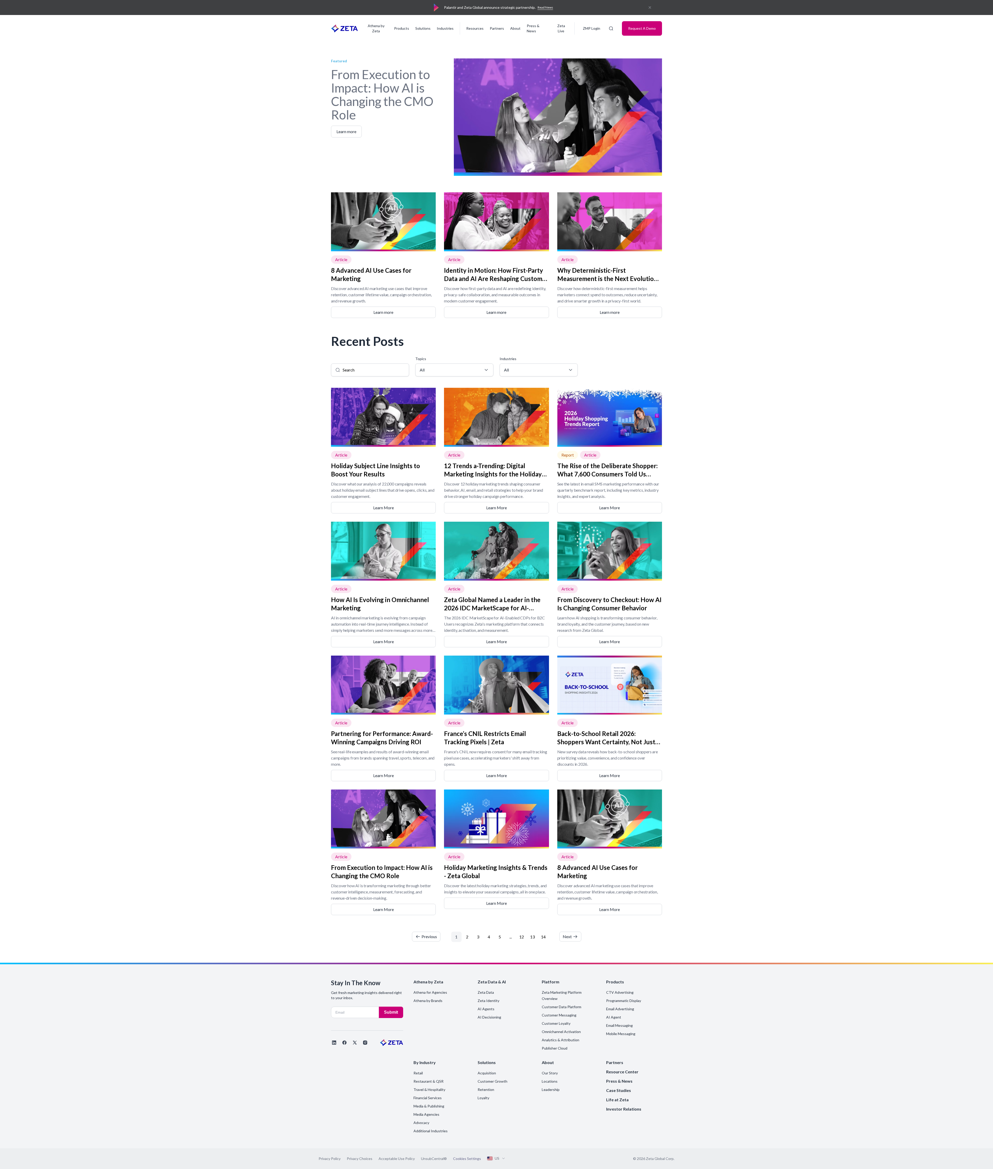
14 (543, 936)
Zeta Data (486, 992)
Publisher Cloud (554, 1048)
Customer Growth (492, 1081)
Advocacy (421, 1122)
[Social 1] (334, 1042)
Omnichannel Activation (561, 1031)
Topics (420, 358)
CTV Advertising (620, 992)
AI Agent (613, 1017)
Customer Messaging (559, 1015)
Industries (445, 28)
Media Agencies (426, 1114)
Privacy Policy (330, 1158)
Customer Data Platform (561, 1007)
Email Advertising (620, 1009)
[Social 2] (344, 1042)
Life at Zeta (617, 1099)
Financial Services (427, 1098)
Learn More (383, 507)
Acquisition (487, 1073)
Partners (497, 28)
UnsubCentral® (434, 1158)
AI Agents (486, 1009)
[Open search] (611, 28)
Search (336, 358)
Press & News (533, 28)
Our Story (550, 1073)
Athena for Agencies (430, 992)
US (497, 1158)
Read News (545, 7)
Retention (486, 1089)
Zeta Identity (488, 1000)
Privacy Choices (359, 1158)
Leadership (551, 1089)
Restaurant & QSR (428, 1081)
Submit (391, 1012)
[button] (431, 938)
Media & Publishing (428, 1106)
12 (521, 936)
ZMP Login (591, 28)
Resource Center (622, 1071)
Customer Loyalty (556, 1023)
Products (401, 28)
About (515, 28)
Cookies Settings (467, 1159)
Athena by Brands (427, 1000)
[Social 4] (365, 1042)
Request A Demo (642, 28)
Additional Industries (430, 1131)
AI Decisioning (489, 1017)
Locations (550, 1081)
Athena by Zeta (376, 28)
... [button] (510, 936)
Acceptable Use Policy (397, 1158)
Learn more (383, 312)
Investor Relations (623, 1108)
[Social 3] (355, 1042)
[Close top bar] (650, 7)
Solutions (423, 28)
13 (532, 936)
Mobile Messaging (620, 1033)
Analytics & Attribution (560, 1040)
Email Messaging (619, 1025)
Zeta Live (561, 28)
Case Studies (618, 1090)
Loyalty (483, 1098)
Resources (475, 28)
